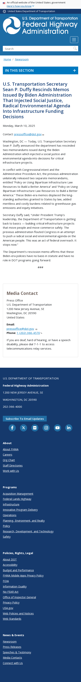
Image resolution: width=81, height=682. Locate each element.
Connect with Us (13, 663)
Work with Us (11, 471)
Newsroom (22, 59)
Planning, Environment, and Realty (24, 520)
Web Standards (12, 618)
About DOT (10, 559)
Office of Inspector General (19, 597)
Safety (7, 536)
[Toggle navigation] (74, 39)
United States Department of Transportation (31, 11)
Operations (9, 515)
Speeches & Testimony (17, 652)
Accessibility (10, 565)
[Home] (40, 26)
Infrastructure (11, 504)
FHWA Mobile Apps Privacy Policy (23, 575)
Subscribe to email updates (25, 419)
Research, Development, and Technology (28, 531)
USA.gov (8, 608)
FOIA (6, 581)
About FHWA (10, 449)
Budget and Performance (18, 570)
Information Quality (15, 586)
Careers (7, 454)
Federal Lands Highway (17, 499)
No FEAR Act (10, 592)
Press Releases (12, 647)
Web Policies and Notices (18, 613)
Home (7, 59)
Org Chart (9, 460)
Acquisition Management (18, 493)
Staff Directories (13, 465)
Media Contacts (12, 657)
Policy (6, 526)
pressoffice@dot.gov (28, 134)
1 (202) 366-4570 (28, 333)
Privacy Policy (11, 602)
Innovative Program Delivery (20, 509)
